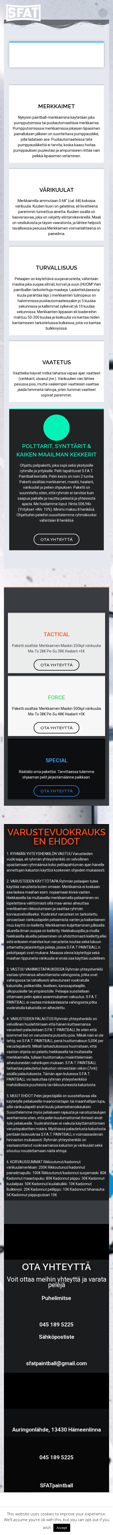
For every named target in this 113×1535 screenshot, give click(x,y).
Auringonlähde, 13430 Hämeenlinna (56, 1430)
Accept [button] (61, 1527)
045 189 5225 (56, 1457)
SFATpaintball (56, 1485)
